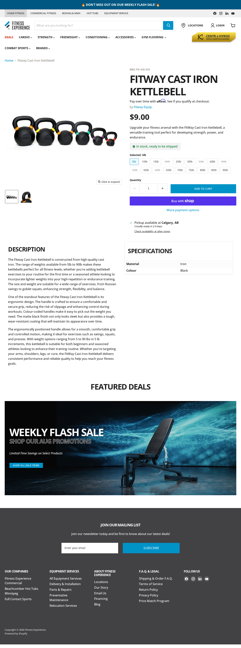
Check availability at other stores (152, 231)
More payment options (183, 210)
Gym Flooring (153, 37)
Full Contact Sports (18, 599)
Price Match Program (154, 601)
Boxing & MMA (71, 13)
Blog (97, 604)
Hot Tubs (92, 13)
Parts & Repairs (61, 590)
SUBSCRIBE (151, 548)
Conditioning (97, 37)
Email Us (100, 593)
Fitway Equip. (143, 107)
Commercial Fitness (43, 13)
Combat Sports (17, 48)
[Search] (168, 25)
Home (9, 60)
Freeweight (69, 37)
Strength (45, 37)
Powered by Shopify (16, 633)
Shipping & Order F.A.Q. (156, 578)
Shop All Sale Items (26, 465)
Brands (42, 48)
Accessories (124, 37)
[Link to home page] (17, 25)
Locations (101, 582)
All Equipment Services (66, 578)
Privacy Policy (148, 595)
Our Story (101, 587)
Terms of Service (151, 584)
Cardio (25, 37)
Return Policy (148, 590)
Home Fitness (15, 13)
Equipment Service (116, 13)
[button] (11, 196)
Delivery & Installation (65, 584)
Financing (101, 599)
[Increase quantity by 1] (162, 188)
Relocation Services (63, 606)
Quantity (135, 180)
